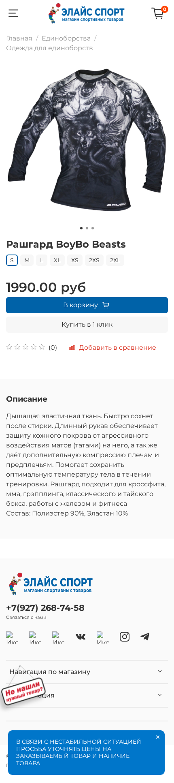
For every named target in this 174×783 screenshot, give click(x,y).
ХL (57, 260)
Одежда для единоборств (49, 48)
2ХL (115, 260)
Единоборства (66, 38)
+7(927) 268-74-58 (45, 608)
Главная (19, 38)
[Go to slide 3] (92, 228)
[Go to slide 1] (81, 228)
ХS (75, 260)
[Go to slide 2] (87, 228)
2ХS (94, 260)
